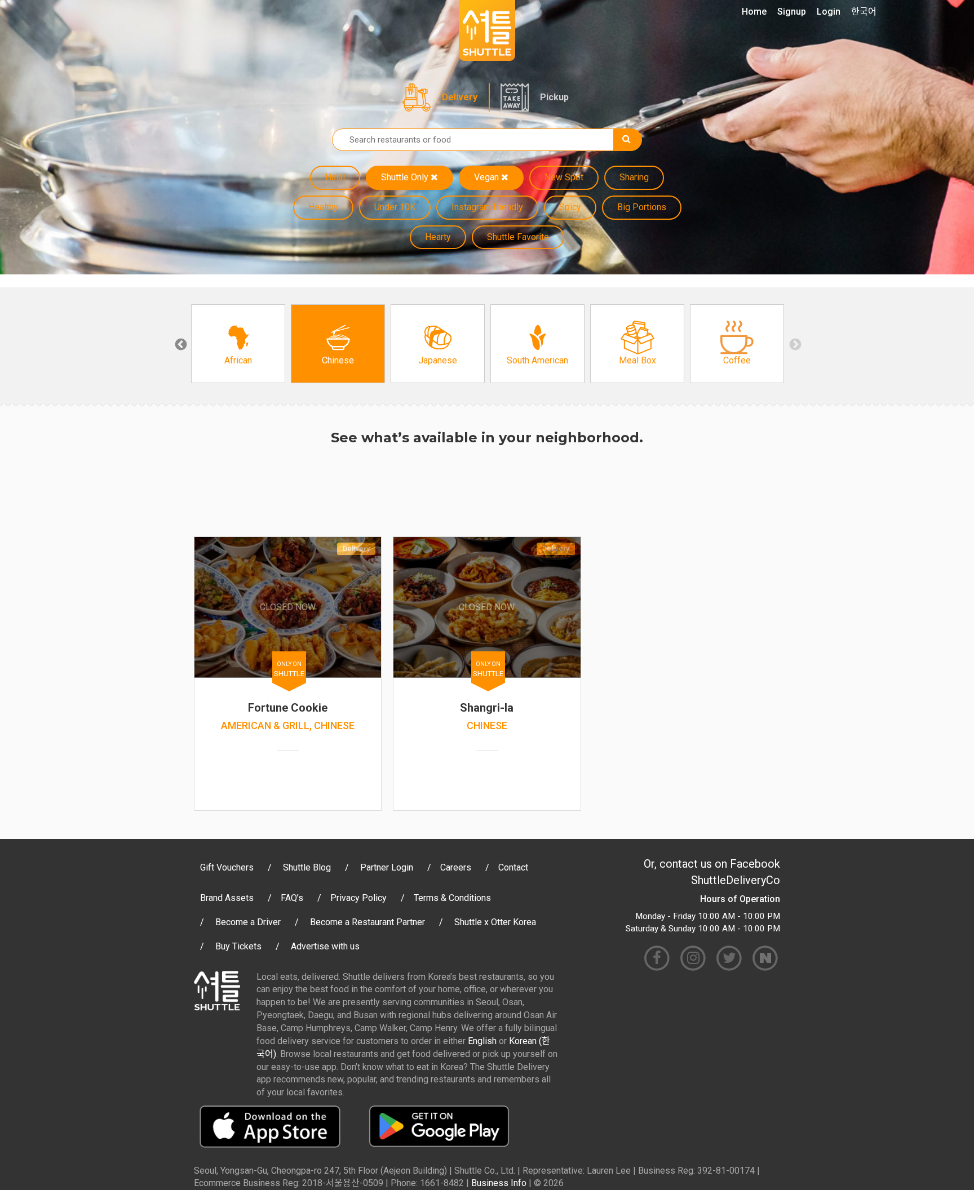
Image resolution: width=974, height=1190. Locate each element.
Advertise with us (325, 946)
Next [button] (794, 343)
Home (754, 11)
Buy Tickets (238, 946)
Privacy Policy (358, 897)
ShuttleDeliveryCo (735, 880)
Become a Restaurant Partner (367, 922)
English (482, 1041)
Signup (791, 11)
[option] (238, 343)
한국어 (863, 11)
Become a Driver (248, 922)
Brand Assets (227, 897)
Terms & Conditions (452, 897)
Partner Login (386, 867)
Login (828, 11)
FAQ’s (292, 897)
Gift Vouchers (227, 867)
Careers (455, 867)
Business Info (498, 1183)
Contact (513, 867)
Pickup (554, 97)
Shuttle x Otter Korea (495, 922)
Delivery (459, 97)
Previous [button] (179, 343)
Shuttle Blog (307, 867)
